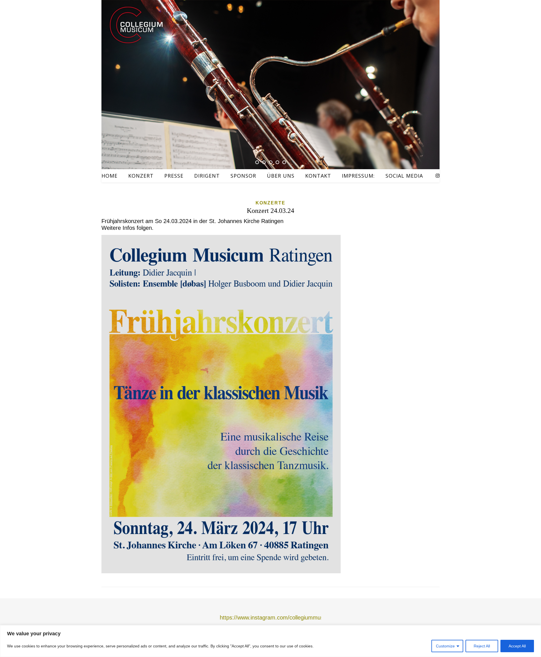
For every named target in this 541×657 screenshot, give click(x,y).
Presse (173, 175)
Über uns (280, 175)
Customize (445, 646)
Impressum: (358, 175)
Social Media (404, 175)
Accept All (517, 646)
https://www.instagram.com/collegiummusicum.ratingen (288, 617)
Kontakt (318, 175)
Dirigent (207, 175)
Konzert (141, 175)
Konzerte (270, 202)
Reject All (482, 646)
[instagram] (438, 175)
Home (109, 175)
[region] (270, 641)
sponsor (243, 175)
